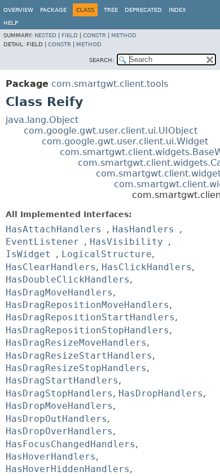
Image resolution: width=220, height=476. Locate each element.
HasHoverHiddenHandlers (68, 469)
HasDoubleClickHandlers (68, 279)
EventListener (42, 241)
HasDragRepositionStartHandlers (90, 317)
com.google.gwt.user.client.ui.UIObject (110, 130)
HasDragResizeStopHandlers (76, 368)
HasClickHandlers (147, 267)
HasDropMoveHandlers (59, 405)
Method (124, 35)
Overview (18, 10)
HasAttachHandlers (54, 229)
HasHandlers (143, 229)
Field (69, 35)
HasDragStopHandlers (59, 393)
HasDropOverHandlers (59, 431)
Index (177, 10)
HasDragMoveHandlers (59, 292)
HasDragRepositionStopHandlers (87, 330)
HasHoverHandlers (51, 456)
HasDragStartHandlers (62, 380)
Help (10, 23)
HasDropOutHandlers (56, 418)
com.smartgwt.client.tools (109, 83)
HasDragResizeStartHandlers (79, 355)
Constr (94, 35)
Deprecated (143, 10)
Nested (45, 35)
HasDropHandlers (160, 393)
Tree (111, 10)
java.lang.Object (42, 119)
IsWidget (28, 254)
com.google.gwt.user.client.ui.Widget (125, 141)
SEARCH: (101, 60)
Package (53, 10)
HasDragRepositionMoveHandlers (87, 304)
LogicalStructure (106, 254)
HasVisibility (126, 241)
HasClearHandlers (51, 267)
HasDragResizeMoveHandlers (76, 342)
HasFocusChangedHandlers (70, 444)
